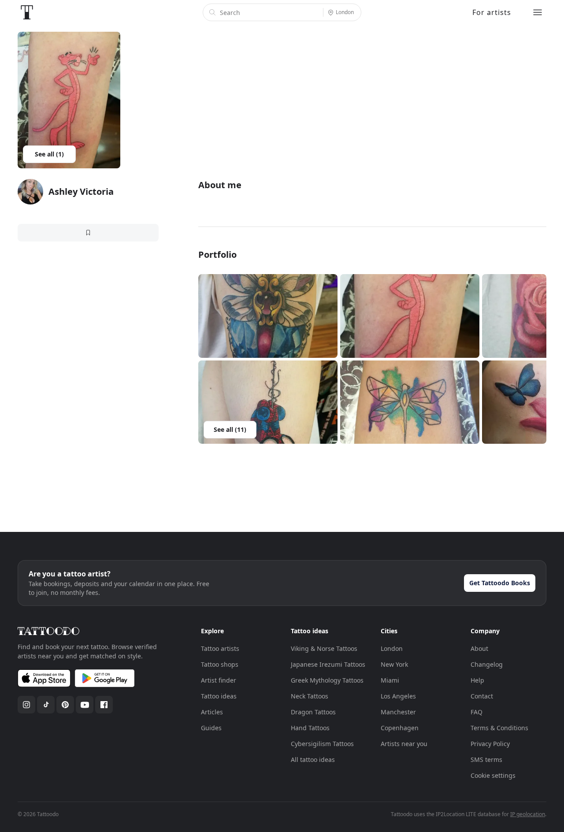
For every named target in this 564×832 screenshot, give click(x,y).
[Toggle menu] (537, 12)
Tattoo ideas (219, 696)
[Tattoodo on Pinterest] (65, 704)
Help (477, 680)
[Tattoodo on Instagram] (26, 704)
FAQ (476, 712)
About (479, 648)
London (392, 648)
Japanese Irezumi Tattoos (328, 664)
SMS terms (486, 759)
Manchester (398, 712)
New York (394, 664)
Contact (482, 696)
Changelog (487, 664)
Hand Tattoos (310, 728)
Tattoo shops (219, 664)
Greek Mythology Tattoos (327, 680)
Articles (212, 712)
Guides (211, 728)
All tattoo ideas (313, 759)
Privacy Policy (490, 743)
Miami (390, 680)
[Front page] (27, 12)
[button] (268, 316)
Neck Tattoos (309, 696)
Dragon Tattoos (313, 712)
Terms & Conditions (499, 728)
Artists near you (404, 743)
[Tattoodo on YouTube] (84, 704)
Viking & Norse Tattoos (324, 648)
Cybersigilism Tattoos (322, 743)
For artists (491, 12)
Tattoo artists (220, 648)
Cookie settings (493, 775)
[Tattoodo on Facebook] (104, 704)
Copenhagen (400, 728)
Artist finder (218, 680)
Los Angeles (398, 696)
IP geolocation (527, 814)
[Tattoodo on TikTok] (46, 704)
